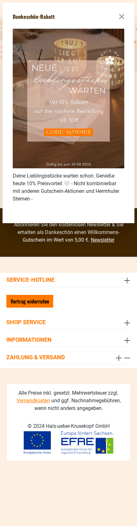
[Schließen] (122, 16)
